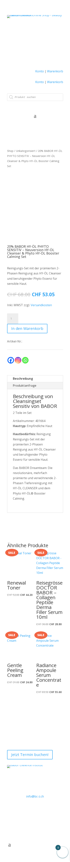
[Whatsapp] (25, 360)
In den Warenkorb (27, 328)
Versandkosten (41, 305)
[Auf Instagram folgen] (39, 808)
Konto (39, 71)
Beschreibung (23, 378)
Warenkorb (55, 71)
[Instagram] (18, 360)
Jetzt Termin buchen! (30, 754)
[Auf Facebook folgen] (31, 808)
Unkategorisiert (25, 151)
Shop (10, 151)
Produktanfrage (24, 385)
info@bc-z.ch (35, 796)
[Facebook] (10, 360)
